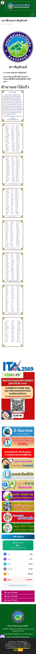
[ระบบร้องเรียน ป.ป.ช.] (2, 637)
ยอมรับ (20, 650)
